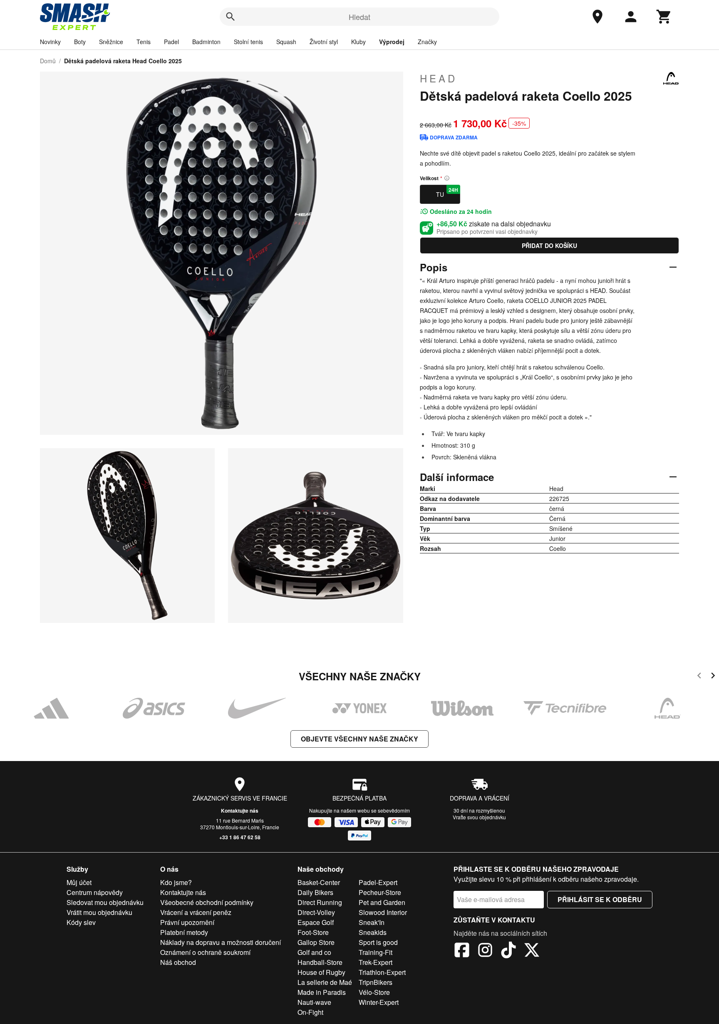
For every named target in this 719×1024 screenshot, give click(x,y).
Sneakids (373, 932)
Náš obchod (178, 962)
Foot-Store (313, 932)
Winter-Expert (379, 1002)
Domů (48, 61)
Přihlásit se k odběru (600, 899)
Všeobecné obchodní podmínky (206, 902)
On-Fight (310, 1012)
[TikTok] (508, 951)
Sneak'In (371, 922)
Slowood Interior (383, 912)
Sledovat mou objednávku (105, 902)
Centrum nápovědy (95, 892)
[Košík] (664, 16)
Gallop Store (316, 942)
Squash (286, 41)
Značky (427, 41)
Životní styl (324, 41)
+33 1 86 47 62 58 (239, 837)
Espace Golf (316, 922)
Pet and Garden (382, 902)
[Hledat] (230, 16)
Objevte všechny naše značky (359, 739)
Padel (171, 41)
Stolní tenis (248, 41)
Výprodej (391, 41)
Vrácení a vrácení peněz (195, 912)
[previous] (699, 676)
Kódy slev (81, 922)
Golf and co (314, 952)
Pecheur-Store (380, 892)
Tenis (143, 41)
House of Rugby (321, 972)
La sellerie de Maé (325, 982)
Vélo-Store (374, 992)
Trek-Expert (375, 962)
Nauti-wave (314, 1002)
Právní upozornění (187, 922)
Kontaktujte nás (239, 810)
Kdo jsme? (176, 882)
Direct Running (320, 902)
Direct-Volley (316, 912)
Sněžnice (111, 41)
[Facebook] (462, 951)
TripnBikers (375, 982)
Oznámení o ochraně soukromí (205, 952)
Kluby (358, 41)
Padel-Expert (378, 882)
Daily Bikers (315, 892)
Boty (80, 41)
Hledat (359, 16)
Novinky (50, 41)
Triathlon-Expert (382, 972)
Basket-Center (319, 882)
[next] (713, 676)
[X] (531, 951)
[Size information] (447, 178)
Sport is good (378, 942)
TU (447, 192)
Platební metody (184, 932)
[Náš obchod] (597, 16)
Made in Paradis (322, 992)
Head (438, 78)
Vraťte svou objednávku (479, 817)
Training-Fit (375, 952)
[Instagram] (485, 951)
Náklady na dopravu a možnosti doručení (220, 942)
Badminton (206, 41)
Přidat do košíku (549, 245)
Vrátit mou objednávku (99, 912)
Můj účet (79, 882)
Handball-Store (320, 962)
